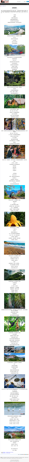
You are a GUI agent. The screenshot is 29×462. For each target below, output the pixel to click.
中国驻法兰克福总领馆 (12, 457)
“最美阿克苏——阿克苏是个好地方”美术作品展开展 (8, 452)
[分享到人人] (26, 454)
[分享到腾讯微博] (22, 454)
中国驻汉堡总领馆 (5, 457)
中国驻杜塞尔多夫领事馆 (21, 457)
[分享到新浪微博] (24, 454)
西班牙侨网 (8, 457)
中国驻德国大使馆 (17, 457)
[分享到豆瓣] (25, 454)
